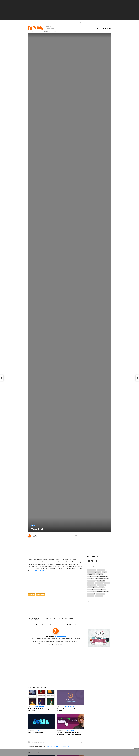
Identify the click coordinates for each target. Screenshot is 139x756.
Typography (100, 593)
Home (30, 22)
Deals (95, 22)
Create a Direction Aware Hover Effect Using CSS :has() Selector (69, 733)
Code (30, 618)
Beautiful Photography (94, 572)
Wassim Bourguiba (38, 570)
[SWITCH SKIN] (99, 28)
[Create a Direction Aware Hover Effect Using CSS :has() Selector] (70, 721)
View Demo (31, 594)
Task (65, 618)
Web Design (71, 618)
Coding (69, 22)
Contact (108, 22)
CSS (34, 618)
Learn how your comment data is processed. (58, 746)
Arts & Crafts (101, 569)
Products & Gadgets (103, 591)
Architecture (91, 569)
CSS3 (37, 618)
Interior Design (102, 585)
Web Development (34, 619)
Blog (104, 572)
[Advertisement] (69, 10)
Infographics (92, 585)
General (90, 582)
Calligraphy (91, 574)
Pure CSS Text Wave (35, 732)
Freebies (55, 22)
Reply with (82, 742)
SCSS (55, 618)
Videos (90, 595)
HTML (41, 618)
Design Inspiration (93, 576)
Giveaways (99, 582)
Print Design (91, 591)
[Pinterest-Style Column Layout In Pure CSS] (41, 697)
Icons (107, 582)
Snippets (60, 618)
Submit (42, 22)
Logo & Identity (92, 587)
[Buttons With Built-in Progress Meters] (70, 697)
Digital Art (82, 22)
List (51, 618)
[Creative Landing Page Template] (1, 378)
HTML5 (46, 618)
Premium (102, 589)
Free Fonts (101, 580)
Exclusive (91, 578)
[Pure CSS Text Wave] (41, 721)
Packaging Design (92, 589)
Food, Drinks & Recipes (102, 578)
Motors (102, 587)
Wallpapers (99, 595)
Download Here (40, 594)
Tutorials (42, 706)
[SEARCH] (98, 28)
